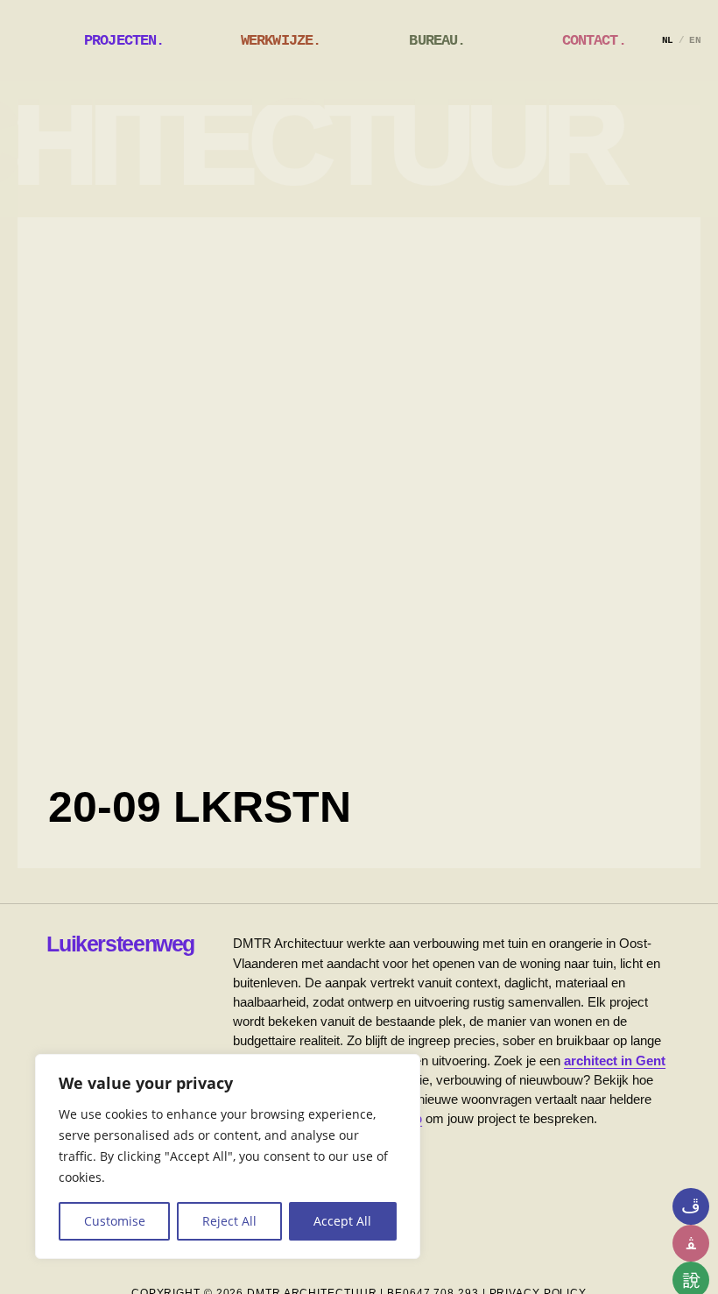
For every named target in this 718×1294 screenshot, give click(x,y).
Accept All (342, 1221)
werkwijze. (281, 40)
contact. (594, 40)
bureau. (437, 40)
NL (667, 41)
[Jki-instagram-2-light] (690, 1206)
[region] (227, 1156)
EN (694, 41)
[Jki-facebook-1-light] (690, 1243)
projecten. (124, 40)
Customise (114, 1221)
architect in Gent (614, 1060)
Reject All (229, 1221)
